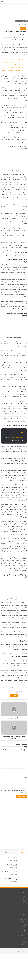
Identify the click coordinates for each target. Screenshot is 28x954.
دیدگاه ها (5, 852)
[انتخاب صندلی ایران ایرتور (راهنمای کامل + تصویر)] (22, 880)
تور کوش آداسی (23, 919)
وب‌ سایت (25, 784)
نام (26, 770)
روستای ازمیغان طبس (17, 437)
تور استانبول (24, 914)
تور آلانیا (25, 927)
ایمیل (25, 777)
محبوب (14, 852)
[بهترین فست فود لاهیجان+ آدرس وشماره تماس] (22, 873)
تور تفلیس (24, 940)
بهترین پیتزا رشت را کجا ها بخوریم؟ (11, 858)
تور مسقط (24, 942)
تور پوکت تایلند (23, 945)
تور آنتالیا (25, 917)
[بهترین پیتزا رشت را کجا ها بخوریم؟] (22, 859)
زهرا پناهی (22, 37)
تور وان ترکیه (24, 922)
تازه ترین (23, 852)
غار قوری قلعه (20, 73)
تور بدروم (25, 924)
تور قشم (25, 901)
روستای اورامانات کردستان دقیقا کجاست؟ (13, 59)
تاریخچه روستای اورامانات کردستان (15, 68)
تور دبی (25, 937)
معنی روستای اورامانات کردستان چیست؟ (14, 65)
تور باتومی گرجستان (22, 935)
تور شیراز (25, 904)
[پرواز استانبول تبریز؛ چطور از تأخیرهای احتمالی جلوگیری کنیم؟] (22, 866)
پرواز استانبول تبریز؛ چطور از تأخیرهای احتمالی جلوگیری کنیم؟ (9, 865)
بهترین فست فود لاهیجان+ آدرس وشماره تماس (9, 872)
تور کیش (25, 899)
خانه (24, 24)
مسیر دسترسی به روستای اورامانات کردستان (13, 62)
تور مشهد (25, 896)
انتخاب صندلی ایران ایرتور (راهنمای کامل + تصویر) (11, 879)
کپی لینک (14, 695)
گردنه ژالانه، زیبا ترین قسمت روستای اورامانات (12, 70)
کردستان (20, 24)
